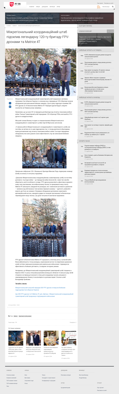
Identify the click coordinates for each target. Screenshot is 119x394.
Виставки (27, 378)
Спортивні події (29, 380)
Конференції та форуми (48, 380)
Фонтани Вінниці (83, 375)
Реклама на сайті (108, 3)
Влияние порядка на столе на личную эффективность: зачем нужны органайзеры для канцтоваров (98, 172)
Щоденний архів (65, 387)
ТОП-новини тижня (12, 380)
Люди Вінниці (82, 378)
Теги (8, 386)
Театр (43, 375)
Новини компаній (11, 378)
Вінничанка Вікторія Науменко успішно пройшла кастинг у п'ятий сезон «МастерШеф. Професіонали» (96, 89)
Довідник (45, 6)
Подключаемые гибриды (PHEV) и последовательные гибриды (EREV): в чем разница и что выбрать (97, 147)
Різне (26, 383)
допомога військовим (25, 316)
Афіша (38, 6)
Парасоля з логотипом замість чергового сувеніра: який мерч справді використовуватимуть (95, 39)
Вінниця (52, 6)
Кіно (26, 375)
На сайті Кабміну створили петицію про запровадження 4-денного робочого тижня (68, 351)
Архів (58, 6)
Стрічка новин (11, 375)
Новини (31, 6)
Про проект (100, 3)
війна (16, 316)
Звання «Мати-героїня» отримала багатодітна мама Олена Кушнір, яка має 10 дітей (98, 79)
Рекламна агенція (66, 375)
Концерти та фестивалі (48, 378)
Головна (9, 25)
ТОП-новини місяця (12, 383)
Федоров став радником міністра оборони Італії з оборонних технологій (33, 349)
